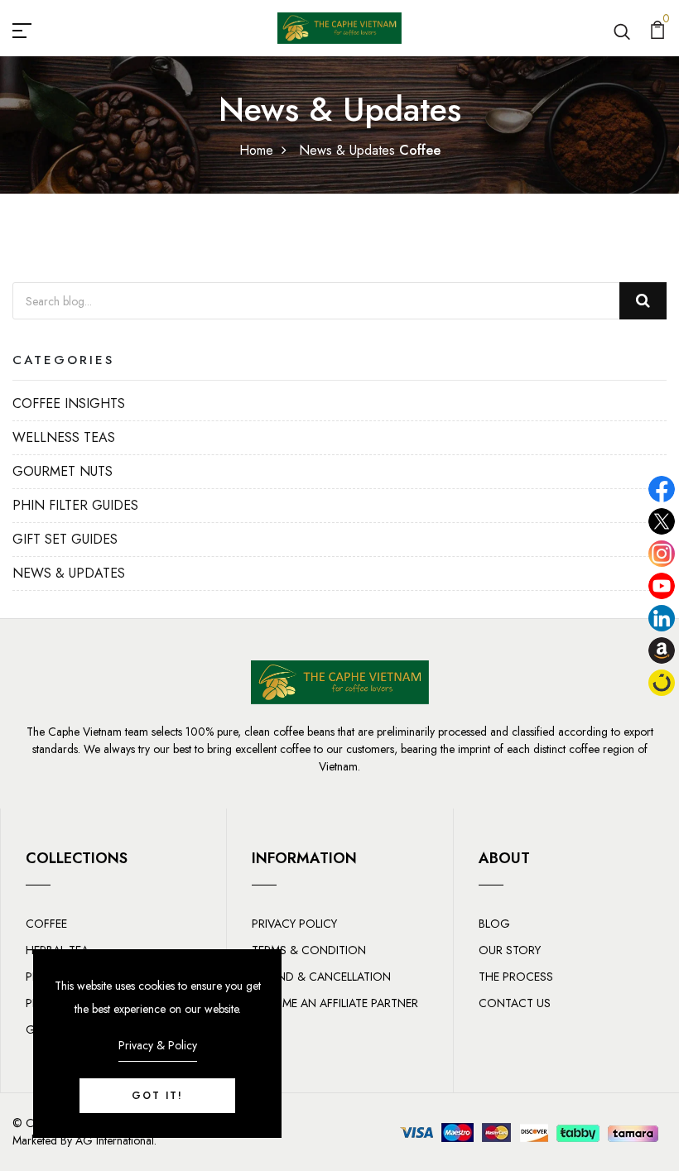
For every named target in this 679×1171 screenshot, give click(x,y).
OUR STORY (510, 950)
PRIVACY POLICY (294, 923)
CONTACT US (515, 1003)
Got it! (157, 1095)
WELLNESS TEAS (63, 437)
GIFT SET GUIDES (65, 539)
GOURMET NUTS (62, 471)
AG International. (116, 1140)
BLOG (494, 923)
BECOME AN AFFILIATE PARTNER (335, 1003)
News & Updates (347, 150)
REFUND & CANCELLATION (321, 976)
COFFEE (46, 923)
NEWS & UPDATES (68, 573)
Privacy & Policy (157, 1045)
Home (256, 150)
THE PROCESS (516, 976)
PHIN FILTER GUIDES (75, 505)
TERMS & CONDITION (309, 950)
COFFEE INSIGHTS (68, 403)
